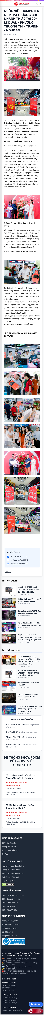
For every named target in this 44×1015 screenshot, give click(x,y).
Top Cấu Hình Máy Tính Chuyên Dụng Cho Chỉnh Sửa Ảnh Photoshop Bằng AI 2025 (29, 637)
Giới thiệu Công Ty (9, 843)
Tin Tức (5, 854)
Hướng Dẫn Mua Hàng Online (13, 866)
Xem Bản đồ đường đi (13, 785)
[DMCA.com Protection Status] (22, 884)
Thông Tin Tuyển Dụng (10, 850)
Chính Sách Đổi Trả (9, 906)
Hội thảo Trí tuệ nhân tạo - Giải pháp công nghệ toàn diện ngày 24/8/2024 (30, 708)
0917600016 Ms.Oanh (9, 1000)
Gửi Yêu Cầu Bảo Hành (10, 877)
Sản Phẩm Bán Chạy (9, 928)
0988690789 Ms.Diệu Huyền (12, 1010)
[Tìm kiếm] (37, 3)
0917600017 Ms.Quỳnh (10, 1003)
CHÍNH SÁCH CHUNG (11, 890)
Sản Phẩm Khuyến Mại (10, 924)
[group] (22, 0)
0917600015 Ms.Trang (9, 998)
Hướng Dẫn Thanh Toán (11, 870)
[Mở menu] (3, 3)
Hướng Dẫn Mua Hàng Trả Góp (13, 873)
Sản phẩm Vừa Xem (9, 936)
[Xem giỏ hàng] (41, 3)
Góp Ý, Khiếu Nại (8, 881)
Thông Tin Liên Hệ (9, 847)
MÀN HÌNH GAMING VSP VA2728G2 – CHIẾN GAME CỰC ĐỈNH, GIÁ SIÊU (28, 589)
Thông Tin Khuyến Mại (10, 921)
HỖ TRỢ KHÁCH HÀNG (12, 861)
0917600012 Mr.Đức (9, 990)
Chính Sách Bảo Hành (10, 903)
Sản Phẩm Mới (7, 932)
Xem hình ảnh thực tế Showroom (17, 782)
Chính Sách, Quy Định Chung (13, 895)
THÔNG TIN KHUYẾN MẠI (13, 916)
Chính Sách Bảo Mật (9, 910)
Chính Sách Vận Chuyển (11, 899)
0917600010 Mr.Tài (8, 985)
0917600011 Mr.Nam (9, 988)
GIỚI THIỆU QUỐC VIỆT (12, 838)
